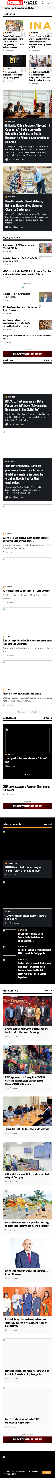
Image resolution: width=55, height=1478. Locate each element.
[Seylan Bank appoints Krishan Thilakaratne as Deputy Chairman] (27, 1253)
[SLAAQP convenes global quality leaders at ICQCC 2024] (27, 895)
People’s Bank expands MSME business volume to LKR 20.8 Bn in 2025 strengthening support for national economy (13, 42)
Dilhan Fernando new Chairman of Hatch (19, 7)
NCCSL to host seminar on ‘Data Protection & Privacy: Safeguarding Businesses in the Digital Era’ (26, 405)
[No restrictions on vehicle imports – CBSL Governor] (27, 571)
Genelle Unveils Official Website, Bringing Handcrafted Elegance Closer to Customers (24, 205)
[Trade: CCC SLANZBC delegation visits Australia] (27, 1111)
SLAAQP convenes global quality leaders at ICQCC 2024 (26, 917)
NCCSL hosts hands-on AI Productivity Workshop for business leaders (30, 937)
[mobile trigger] (5, 3)
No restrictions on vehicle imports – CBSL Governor (26, 590)
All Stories (47, 360)
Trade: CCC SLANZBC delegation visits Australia (27, 1129)
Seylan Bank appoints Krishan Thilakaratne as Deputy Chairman (26, 1272)
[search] (43, 3)
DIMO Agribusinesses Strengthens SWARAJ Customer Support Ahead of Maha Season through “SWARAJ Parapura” (25, 1080)
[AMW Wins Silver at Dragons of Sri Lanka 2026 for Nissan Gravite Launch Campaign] (27, 1011)
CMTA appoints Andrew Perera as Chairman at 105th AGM (26, 788)
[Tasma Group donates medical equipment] (27, 674)
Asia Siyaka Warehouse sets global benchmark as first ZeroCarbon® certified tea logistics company (16, 322)
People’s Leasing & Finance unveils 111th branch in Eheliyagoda (34, 951)
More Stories (10, 990)
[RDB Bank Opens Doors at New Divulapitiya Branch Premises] (45, 310)
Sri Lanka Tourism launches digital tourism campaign (16, 295)
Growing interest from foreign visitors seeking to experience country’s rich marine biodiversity (27, 1224)
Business (8, 33)
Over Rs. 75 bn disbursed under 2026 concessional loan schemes (22, 1420)
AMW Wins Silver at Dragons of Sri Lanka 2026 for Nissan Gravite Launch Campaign (26, 1030)
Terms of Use (11, 1474)
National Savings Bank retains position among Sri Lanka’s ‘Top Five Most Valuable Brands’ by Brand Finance (26, 1322)
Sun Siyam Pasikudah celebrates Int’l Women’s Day (26, 760)
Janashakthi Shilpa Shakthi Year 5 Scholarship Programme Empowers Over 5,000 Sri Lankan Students (40, 76)
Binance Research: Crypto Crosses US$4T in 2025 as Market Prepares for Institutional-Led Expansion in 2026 (40, 42)
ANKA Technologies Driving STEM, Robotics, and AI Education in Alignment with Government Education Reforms (27, 273)
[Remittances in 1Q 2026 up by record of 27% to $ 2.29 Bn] (45, 248)
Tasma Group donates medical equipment (22, 693)
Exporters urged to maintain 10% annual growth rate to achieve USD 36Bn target (27, 642)
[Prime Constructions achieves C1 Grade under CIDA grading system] (14, 61)
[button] (49, 8)
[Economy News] (22, 3)
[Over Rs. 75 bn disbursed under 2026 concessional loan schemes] (27, 1401)
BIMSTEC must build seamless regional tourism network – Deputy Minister (24, 868)
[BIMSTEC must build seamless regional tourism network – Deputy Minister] (27, 845)
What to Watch (12, 824)
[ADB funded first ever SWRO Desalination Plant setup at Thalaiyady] (27, 1156)
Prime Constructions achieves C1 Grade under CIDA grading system (12, 74)
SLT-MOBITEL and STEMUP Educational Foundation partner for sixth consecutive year (26, 539)
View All (47, 824)
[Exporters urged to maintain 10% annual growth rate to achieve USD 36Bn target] (27, 621)
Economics (9, 717)
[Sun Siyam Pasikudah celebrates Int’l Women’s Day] (27, 740)
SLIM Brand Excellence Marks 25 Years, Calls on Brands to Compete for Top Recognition (27, 1372)
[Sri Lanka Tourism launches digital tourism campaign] (45, 297)
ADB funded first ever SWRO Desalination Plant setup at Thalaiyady (27, 1175)
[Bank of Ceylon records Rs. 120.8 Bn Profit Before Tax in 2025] (45, 261)
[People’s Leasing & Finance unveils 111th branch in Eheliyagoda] (9, 951)
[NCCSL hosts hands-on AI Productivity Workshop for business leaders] (9, 934)
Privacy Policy (33, 1471)
